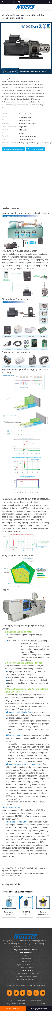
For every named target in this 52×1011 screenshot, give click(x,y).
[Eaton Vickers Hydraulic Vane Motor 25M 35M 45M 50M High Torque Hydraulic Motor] (9, 902)
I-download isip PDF (36, 149)
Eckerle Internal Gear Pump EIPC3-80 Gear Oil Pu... (43, 913)
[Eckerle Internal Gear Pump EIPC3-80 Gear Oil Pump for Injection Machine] (43, 902)
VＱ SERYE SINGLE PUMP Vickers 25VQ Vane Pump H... (26, 913)
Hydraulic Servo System (25, 251)
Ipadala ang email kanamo (14, 149)
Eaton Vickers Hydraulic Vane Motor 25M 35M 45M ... (9, 913)
